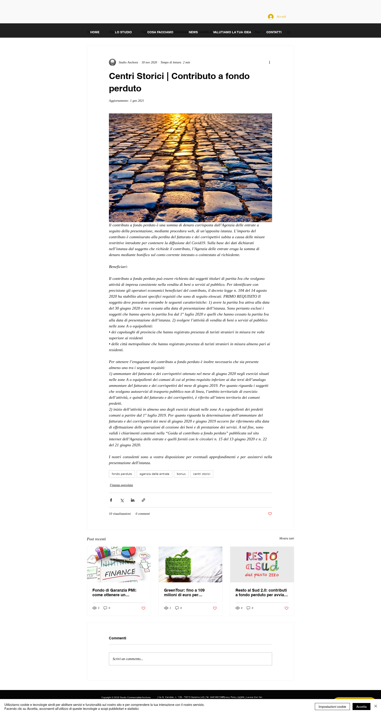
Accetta (361, 706)
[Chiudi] (375, 706)
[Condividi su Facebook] (111, 500)
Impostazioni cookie (332, 706)
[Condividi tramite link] (143, 500)
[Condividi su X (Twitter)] (122, 500)
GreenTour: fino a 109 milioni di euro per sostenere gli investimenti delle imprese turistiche (188, 592)
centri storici (201, 474)
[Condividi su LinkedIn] (133, 500)
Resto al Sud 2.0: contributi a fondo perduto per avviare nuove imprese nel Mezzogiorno (261, 592)
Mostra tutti (286, 538)
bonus (181, 474)
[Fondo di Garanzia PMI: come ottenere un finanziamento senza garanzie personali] (119, 564)
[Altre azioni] (269, 62)
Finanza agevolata (121, 485)
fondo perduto (122, 474)
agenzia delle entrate (154, 474)
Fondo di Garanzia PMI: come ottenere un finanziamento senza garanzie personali (114, 592)
